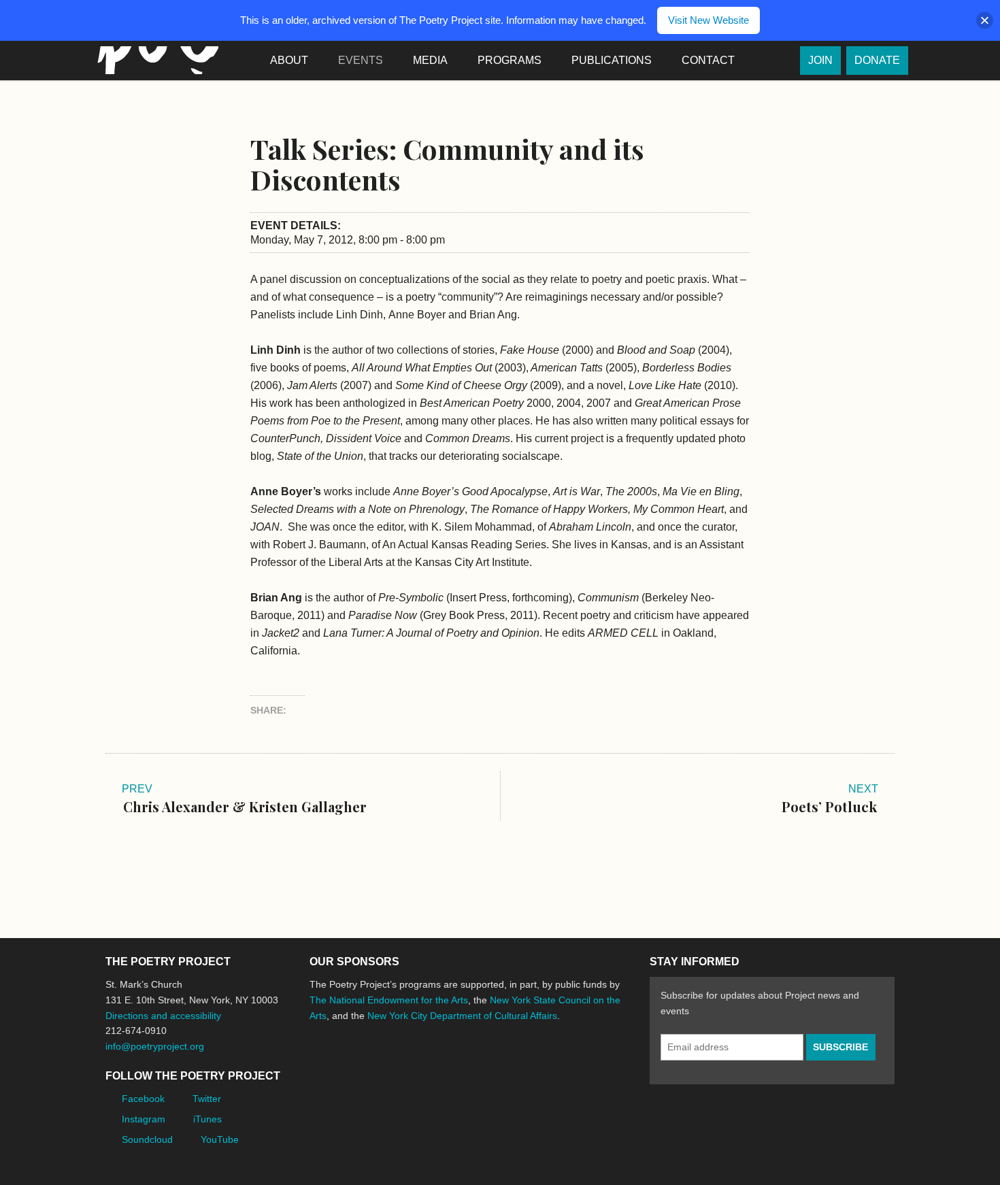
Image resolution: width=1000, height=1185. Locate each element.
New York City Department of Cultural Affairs (462, 1015)
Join (820, 60)
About (289, 60)
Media (430, 60)
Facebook (143, 1098)
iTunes (207, 1119)
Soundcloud (147, 1139)
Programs (509, 60)
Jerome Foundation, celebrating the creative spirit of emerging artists (435, 1067)
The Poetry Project (155, 60)
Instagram (143, 1119)
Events (360, 60)
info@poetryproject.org (154, 1046)
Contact (708, 60)
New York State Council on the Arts (508, 1066)
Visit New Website (708, 20)
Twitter (207, 1098)
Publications (611, 60)
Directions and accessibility (163, 1015)
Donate (877, 60)
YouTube (220, 1139)
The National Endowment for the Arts (389, 1000)
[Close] (984, 20)
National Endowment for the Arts (347, 1066)
